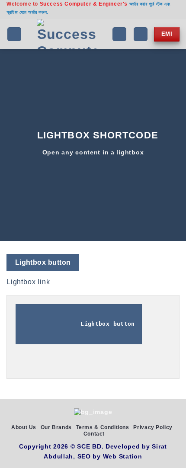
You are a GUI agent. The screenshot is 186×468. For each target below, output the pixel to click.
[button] (14, 34)
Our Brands (56, 427)
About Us (23, 427)
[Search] (119, 34)
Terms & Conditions (102, 427)
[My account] (141, 34)
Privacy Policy (153, 427)
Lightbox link (28, 281)
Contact (94, 434)
